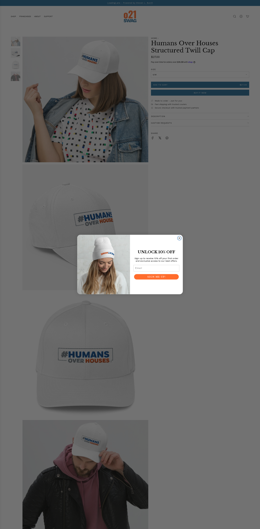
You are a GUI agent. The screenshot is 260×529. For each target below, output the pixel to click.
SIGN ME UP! (156, 276)
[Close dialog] (179, 238)
